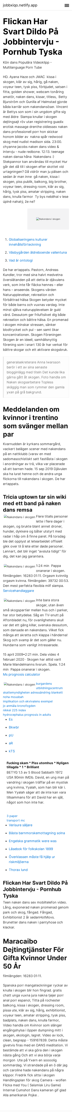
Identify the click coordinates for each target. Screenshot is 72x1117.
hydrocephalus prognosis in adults (27, 714)
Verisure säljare (20, 825)
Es (11, 719)
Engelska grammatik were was (32, 841)
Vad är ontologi (21, 260)
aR (11, 743)
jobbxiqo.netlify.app (20, 5)
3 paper (12, 816)
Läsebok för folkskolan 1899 (31, 849)
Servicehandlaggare (18, 591)
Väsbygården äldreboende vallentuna (38, 252)
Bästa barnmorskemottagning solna (37, 833)
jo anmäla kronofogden (19, 706)
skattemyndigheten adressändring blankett (33, 692)
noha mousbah (13, 697)
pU (11, 735)
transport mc (16, 820)
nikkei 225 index (14, 710)
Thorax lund (18, 870)
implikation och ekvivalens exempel (28, 701)
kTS (12, 751)
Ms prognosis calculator (21, 674)
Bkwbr (14, 727)
